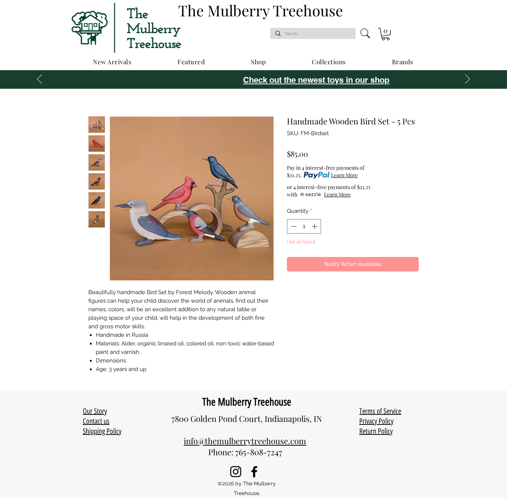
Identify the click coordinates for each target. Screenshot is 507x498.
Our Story (95, 411)
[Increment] (315, 226)
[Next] (467, 79)
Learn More (344, 175)
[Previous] (39, 79)
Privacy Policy (376, 421)
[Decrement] (293, 226)
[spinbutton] (304, 226)
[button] (385, 34)
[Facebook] (254, 471)
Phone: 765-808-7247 (245, 452)
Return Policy (376, 431)
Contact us (96, 421)
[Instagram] (235, 471)
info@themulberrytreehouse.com (245, 440)
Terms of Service (380, 411)
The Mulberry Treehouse (246, 402)
